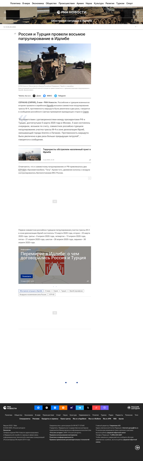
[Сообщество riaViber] (105, 407)
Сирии (86, 112)
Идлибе (50, 105)
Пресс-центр (65, 419)
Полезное (128, 415)
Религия (96, 415)
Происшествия (48, 415)
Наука (65, 415)
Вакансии (7, 430)
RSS (114, 419)
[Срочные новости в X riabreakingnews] (96, 407)
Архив (121, 419)
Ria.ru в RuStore (94, 419)
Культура (73, 415)
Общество (18, 415)
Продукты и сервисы (50, 419)
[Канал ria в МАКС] (38, 407)
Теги (136, 415)
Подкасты (119, 415)
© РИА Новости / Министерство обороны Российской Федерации (38, 86)
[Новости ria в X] (88, 407)
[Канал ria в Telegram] (80, 407)
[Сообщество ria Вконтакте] (55, 407)
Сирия (56, 291)
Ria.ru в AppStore (79, 419)
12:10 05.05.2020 (9, 27)
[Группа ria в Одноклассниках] (63, 407)
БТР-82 (51, 294)
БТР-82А (22, 170)
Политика (8, 415)
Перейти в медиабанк (67, 86)
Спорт (58, 415)
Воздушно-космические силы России (33, 294)
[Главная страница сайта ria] (72, 12)
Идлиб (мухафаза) (76, 291)
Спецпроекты (24, 419)
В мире (47, 291)
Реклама (36, 419)
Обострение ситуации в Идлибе (31, 291)
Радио (111, 415)
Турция (63, 291)
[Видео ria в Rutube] (71, 407)
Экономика (28, 415)
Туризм (103, 415)
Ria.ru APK (107, 419)
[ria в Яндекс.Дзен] (47, 407)
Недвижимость (84, 415)
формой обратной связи (116, 432)
